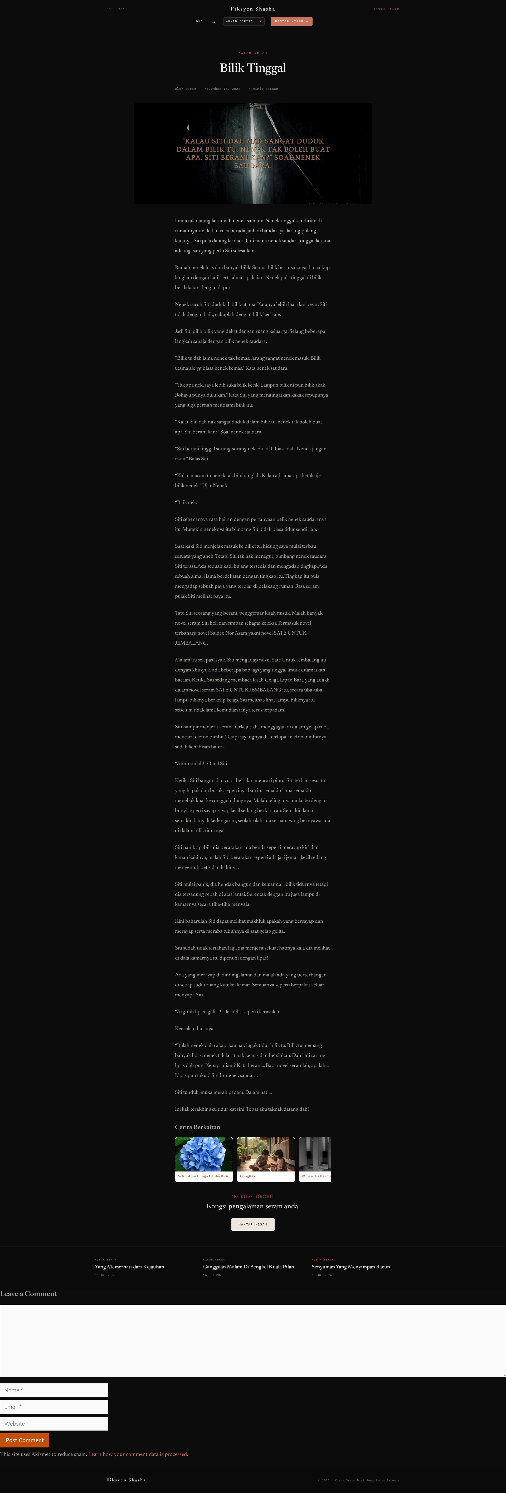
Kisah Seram (253, 53)
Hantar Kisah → (291, 21)
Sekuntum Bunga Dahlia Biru (203, 1176)
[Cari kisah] (213, 21)
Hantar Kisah (253, 1224)
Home (198, 21)
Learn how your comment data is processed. (138, 1454)
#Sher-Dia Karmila (318, 1176)
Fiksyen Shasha (253, 9)
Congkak (248, 1176)
